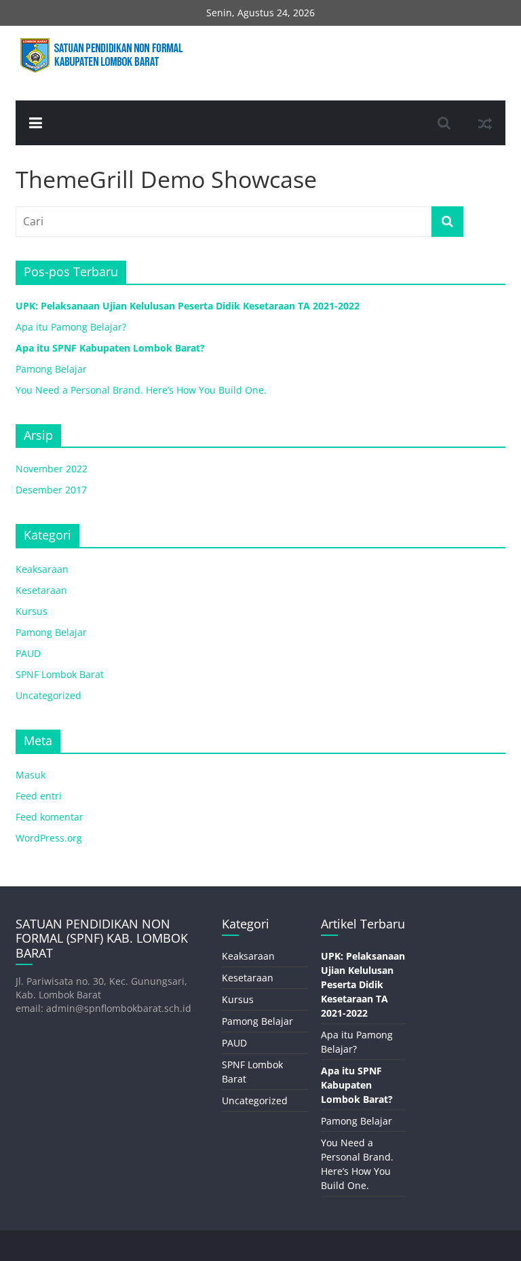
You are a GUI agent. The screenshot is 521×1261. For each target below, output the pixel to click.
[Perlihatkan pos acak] (485, 122)
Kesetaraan (41, 590)
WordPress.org (49, 837)
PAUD (28, 653)
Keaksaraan (42, 569)
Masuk (30, 774)
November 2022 (52, 468)
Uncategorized (48, 695)
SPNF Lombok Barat (60, 674)
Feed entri (39, 795)
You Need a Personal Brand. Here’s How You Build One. (141, 389)
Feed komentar (49, 816)
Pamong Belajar (51, 368)
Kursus (31, 611)
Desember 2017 (51, 489)
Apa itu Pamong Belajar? (71, 326)
